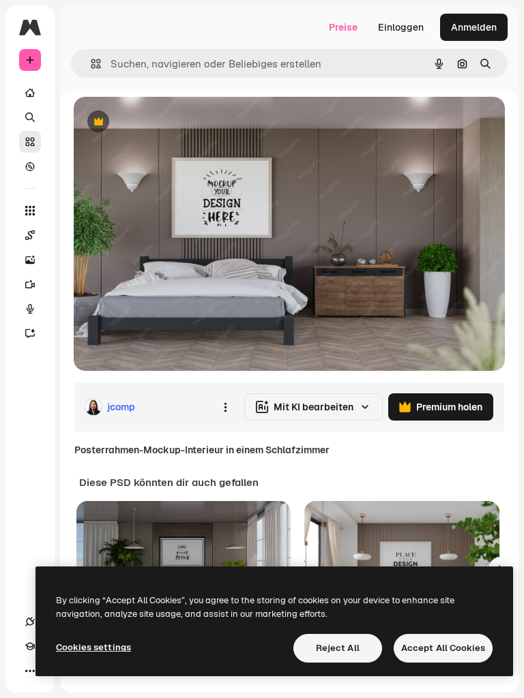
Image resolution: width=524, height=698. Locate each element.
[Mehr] (30, 671)
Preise (343, 27)
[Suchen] (30, 117)
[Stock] (30, 142)
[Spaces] (30, 235)
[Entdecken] (30, 166)
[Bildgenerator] (30, 260)
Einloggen (401, 27)
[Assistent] (30, 333)
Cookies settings (93, 647)
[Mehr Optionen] (225, 407)
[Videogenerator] (30, 284)
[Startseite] (30, 93)
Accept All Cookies (443, 648)
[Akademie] (30, 646)
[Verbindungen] (30, 622)
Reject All (338, 648)
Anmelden (474, 27)
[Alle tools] (30, 211)
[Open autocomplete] (90, 64)
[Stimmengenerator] (30, 309)
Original (161, 122)
